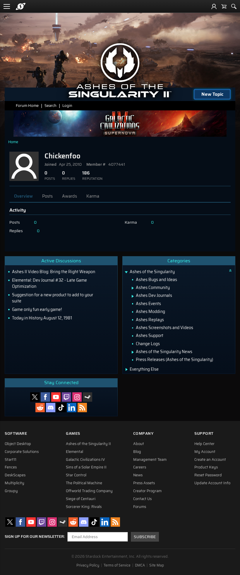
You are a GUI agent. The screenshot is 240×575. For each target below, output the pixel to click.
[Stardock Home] (20, 6)
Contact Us (142, 499)
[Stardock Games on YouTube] (56, 397)
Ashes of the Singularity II (88, 444)
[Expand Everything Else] (127, 369)
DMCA (140, 565)
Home (13, 142)
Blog (137, 452)
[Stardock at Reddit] (40, 407)
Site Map (156, 565)
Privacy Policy (87, 565)
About (138, 444)
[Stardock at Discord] (50, 407)
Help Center (204, 444)
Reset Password (208, 475)
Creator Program (147, 491)
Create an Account (210, 460)
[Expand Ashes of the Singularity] (126, 272)
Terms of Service (117, 565)
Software (16, 433)
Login (67, 105)
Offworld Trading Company (89, 491)
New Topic (212, 94)
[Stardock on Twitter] (35, 397)
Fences (11, 467)
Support (204, 433)
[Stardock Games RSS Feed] (82, 407)
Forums (139, 507)
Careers (139, 467)
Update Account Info (212, 483)
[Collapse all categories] (230, 270)
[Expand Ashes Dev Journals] (133, 296)
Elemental (74, 452)
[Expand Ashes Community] (133, 288)
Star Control (76, 475)
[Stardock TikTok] (61, 407)
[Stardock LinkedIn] (71, 407)
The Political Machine (84, 483)
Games (73, 433)
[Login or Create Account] (214, 6)
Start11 (10, 460)
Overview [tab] (23, 196)
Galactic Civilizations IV (85, 460)
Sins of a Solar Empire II (86, 467)
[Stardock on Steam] (87, 397)
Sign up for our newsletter (34, 537)
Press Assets (144, 483)
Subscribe (145, 537)
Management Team (150, 460)
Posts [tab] (47, 196)
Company (143, 433)
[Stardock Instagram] (77, 397)
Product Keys (206, 467)
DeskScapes (15, 475)
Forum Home (27, 105)
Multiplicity (14, 483)
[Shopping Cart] (224, 6)
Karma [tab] (92, 196)
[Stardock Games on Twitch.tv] (66, 397)
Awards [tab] (69, 196)
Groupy (11, 491)
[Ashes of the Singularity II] (120, 70)
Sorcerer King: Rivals (84, 507)
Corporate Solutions (22, 452)
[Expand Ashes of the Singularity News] (133, 352)
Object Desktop (18, 444)
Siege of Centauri (80, 499)
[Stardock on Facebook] (45, 397)
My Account (204, 452)
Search (50, 105)
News (138, 475)
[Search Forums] (233, 6)
